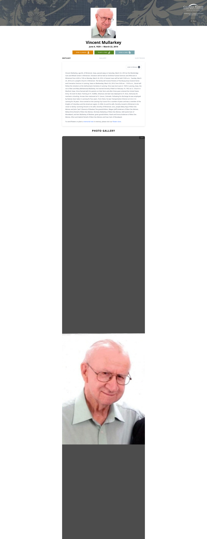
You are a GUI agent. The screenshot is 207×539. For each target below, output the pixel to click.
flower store (117, 122)
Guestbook (140, 58)
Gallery (102, 58)
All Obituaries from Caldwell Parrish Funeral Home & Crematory (193, 14)
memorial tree (88, 122)
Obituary (66, 58)
